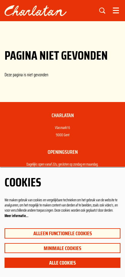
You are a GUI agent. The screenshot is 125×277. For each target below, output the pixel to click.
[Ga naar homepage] (47, 10)
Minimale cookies (62, 248)
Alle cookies (62, 263)
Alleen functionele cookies (62, 233)
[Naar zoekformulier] (102, 10)
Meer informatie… (17, 216)
